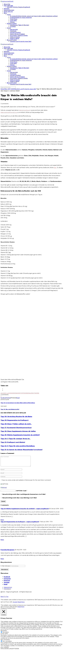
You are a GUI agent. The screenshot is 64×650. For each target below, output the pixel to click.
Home (2, 89)
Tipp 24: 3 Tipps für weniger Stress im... (16, 439)
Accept (15, 602)
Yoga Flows (13, 19)
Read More (21, 602)
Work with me (8, 11)
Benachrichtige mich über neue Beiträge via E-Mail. (19, 498)
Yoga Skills (13, 20)
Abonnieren (4, 569)
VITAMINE (36, 393)
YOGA (9, 14)
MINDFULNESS (12, 23)
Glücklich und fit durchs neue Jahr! (20, 41)
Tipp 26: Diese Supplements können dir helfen (18, 431)
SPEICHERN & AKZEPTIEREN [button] (10, 648)
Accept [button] (15, 606)
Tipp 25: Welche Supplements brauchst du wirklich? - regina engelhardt (25, 509)
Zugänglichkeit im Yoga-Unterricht (21, 17)
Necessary (5, 632)
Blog (5, 13)
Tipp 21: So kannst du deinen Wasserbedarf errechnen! (21, 450)
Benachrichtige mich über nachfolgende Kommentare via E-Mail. (24, 494)
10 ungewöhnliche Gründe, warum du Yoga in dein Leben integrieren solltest (34, 16)
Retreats (6, 8)
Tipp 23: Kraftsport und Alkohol (13, 442)
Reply (2, 520)
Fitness (12, 22)
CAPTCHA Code (21, 491)
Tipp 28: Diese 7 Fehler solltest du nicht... (16, 424)
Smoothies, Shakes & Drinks (19, 35)
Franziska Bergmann (7, 550)
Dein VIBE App (8, 5)
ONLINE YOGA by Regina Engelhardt (18, 7)
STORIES (13, 26)
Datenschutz (8, 587)
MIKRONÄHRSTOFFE (18, 393)
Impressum (7, 589)
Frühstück (13, 31)
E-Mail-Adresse (5, 566)
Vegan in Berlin (14, 38)
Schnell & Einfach (15, 32)
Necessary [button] (4, 630)
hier (55, 167)
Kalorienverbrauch (25, 110)
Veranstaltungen (9, 10)
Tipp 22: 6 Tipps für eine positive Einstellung (18, 446)
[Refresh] (4, 487)
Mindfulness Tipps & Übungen (19, 25)
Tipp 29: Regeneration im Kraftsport (14, 420)
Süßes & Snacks (15, 37)
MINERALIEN (29, 393)
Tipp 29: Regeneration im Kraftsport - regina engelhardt (20, 522)
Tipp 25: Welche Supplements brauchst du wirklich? (20, 435)
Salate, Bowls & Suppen (17, 34)
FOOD (9, 28)
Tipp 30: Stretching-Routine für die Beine (16, 416)
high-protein (14, 29)
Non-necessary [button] (5, 639)
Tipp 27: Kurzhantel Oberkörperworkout (16, 428)
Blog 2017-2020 (12, 40)
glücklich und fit (6, 393)
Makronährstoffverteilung (9, 112)
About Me (7, 4)
